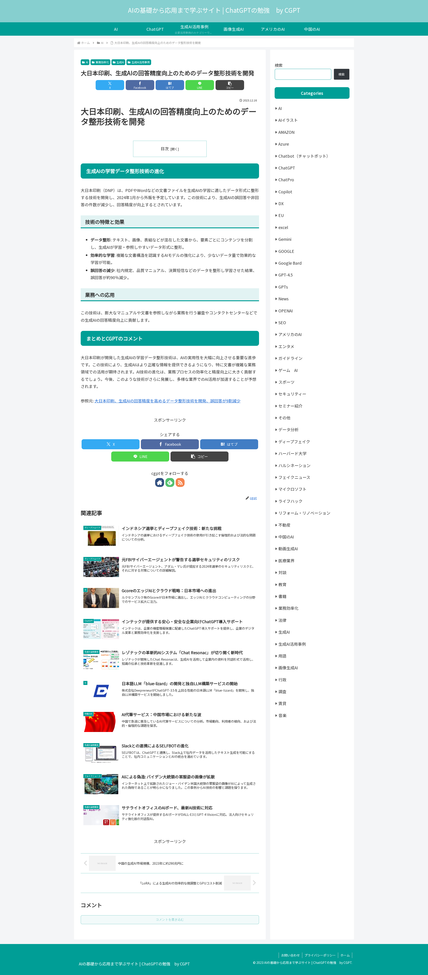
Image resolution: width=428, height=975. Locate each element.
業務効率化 (102, 62)
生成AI (120, 62)
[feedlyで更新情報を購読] (169, 482)
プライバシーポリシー (320, 955)
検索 (279, 65)
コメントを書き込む (170, 919)
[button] (230, 85)
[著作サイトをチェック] (159, 482)
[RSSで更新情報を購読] (180, 482)
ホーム (345, 955)
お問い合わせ (290, 955)
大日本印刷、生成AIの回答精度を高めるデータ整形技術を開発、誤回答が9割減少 (168, 401)
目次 (165, 148)
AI (87, 62)
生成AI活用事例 (141, 62)
